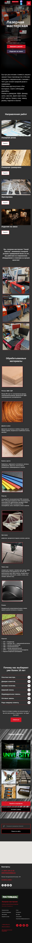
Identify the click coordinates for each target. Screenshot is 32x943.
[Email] (11, 885)
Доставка (18, 914)
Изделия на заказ (9, 227)
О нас (17, 910)
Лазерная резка (8, 138)
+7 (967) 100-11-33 (6, 924)
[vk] (17, 926)
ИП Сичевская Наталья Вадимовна (7, 930)
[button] (15, 1)
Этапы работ (19, 916)
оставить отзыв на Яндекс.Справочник (10, 904)
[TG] (20, 926)
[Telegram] (3, 885)
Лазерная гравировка (11, 167)
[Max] (8, 885)
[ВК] (5, 885)
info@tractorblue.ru (8, 873)
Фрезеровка (7, 197)
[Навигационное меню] (29, 3)
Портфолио (18, 912)
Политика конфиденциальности (23, 918)
